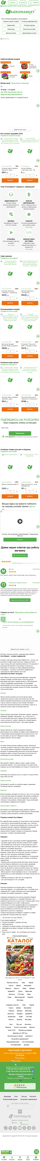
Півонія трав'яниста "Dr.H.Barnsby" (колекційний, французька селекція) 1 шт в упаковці (29, 291)
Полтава (21, 994)
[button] (38, 71)
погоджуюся (10, 437)
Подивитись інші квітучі (8, 365)
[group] (20, 623)
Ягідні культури (5, 726)
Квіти (2, 742)
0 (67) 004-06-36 (24, 1071)
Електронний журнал (10, 1099)
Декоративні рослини (29, 33)
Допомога (28, 1036)
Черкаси (8, 988)
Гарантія (8, 1027)
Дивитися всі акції (20, 129)
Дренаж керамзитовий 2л (10, 484)
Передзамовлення (12, 1042)
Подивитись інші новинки (9, 258)
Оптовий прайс (16, 1045)
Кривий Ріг (11, 991)
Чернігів (30, 997)
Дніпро (18, 985)
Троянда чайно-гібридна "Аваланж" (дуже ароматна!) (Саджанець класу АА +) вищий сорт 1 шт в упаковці (10, 169)
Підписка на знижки (25, 1030)
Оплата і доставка (20, 1027)
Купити (10, 180)
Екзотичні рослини (29, 29)
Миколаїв (29, 991)
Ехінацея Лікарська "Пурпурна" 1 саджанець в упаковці (10, 291)
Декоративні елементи (8, 806)
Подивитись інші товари (8, 451)
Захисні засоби (5, 780)
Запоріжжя (27, 985)
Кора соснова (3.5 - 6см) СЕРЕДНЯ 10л (29, 485)
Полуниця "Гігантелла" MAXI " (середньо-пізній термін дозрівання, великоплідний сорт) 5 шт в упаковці (29, 345)
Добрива (3, 771)
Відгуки (32, 1027)
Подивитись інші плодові (8, 311)
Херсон (16, 988)
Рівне (29, 994)
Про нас (19, 1024)
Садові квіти (11, 25)
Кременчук (12, 1017)
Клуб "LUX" (12, 1030)
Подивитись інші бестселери (10, 136)
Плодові (3, 711)
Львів (24, 988)
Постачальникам (28, 1042)
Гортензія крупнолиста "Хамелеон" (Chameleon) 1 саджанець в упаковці (29, 398)
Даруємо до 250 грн (20, 1033)
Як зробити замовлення (29, 1099)
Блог (11, 1024)
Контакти (28, 1024)
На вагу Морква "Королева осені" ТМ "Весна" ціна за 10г (28, 169)
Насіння (3, 693)
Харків (31, 983)
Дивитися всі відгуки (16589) (20, 600)
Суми (9, 997)
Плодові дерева (29, 25)
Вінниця (32, 988)
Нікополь (12, 994)
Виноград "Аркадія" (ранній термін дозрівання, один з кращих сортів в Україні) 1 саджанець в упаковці (10, 345)
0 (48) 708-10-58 (12, 1071)
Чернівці (19, 1014)
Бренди (26, 1045)
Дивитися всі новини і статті (20, 649)
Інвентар (3, 790)
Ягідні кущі (11, 29)
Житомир (20, 1000)
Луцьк (20, 991)
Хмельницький (20, 997)
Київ (23, 983)
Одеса (11, 985)
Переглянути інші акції (20, 83)
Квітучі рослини (11, 33)
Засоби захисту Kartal (15, 1036)
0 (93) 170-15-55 (24, 1069)
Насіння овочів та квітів (11, 21)
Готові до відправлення (29, 21)
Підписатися (20, 433)
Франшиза (7, 1096)
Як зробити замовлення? (20, 1039)
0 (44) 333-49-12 (12, 1069)
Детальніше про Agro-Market (12, 917)
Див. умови (29, 227)
